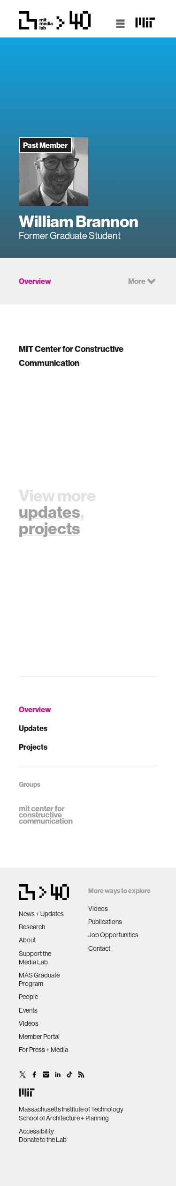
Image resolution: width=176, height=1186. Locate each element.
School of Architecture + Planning (64, 1118)
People (28, 996)
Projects (33, 747)
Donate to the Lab (43, 1139)
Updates (33, 728)
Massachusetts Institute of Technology (71, 1109)
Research (32, 927)
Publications (105, 921)
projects (49, 528)
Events (28, 1010)
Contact (99, 948)
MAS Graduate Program (39, 979)
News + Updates (41, 914)
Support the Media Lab (35, 957)
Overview (35, 709)
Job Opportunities (113, 935)
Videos (28, 1023)
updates (49, 511)
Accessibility (36, 1131)
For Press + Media (43, 1049)
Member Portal (39, 1036)
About (27, 940)
